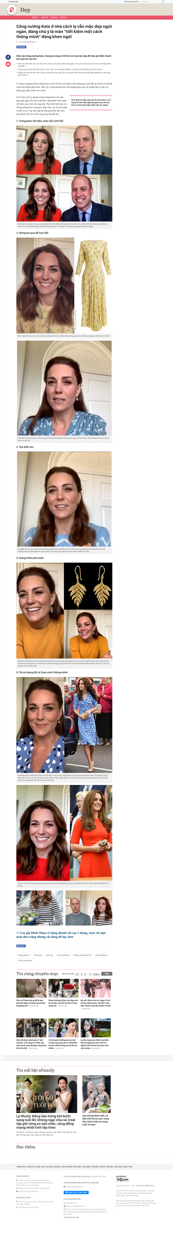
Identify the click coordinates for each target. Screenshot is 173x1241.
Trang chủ (21, 1167)
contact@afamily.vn (31, 1191)
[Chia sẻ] (8, 57)
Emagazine (14, 2)
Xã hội (38, 1167)
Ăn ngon (95, 1167)
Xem (107, 974)
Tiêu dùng (86, 1167)
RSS (130, 1167)
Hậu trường (67, 1167)
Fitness (54, 17)
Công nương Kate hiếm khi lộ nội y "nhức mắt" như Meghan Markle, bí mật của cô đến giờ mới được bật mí (60, 69)
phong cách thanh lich (82, 955)
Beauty (35, 17)
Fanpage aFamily (133, 1)
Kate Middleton (101, 955)
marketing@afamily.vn (74, 1187)
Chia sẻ (22, 47)
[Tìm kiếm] (163, 1)
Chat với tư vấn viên (77, 1192)
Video (125, 1167)
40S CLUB (118, 1167)
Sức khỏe (77, 1167)
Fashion (44, 17)
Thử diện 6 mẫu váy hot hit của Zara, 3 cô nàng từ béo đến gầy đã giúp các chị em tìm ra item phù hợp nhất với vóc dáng (91, 102)
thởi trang (38, 955)
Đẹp (25, 10)
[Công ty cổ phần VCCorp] (122, 1178)
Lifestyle (30, 1167)
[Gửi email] (8, 64)
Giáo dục (57, 1167)
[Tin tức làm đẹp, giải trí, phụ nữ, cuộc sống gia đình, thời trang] (12, 10)
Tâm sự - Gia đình (106, 1167)
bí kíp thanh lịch (63, 955)
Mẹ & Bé (49, 1167)
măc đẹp (49, 955)
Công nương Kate (25, 960)
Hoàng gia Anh (23, 955)
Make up (63, 17)
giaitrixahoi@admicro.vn (75, 1206)
